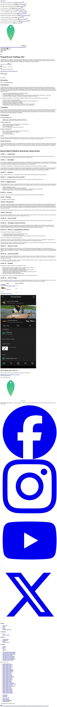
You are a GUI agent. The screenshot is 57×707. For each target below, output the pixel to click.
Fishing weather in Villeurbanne (8, 682)
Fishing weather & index (7, 629)
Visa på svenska (16, 22)
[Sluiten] (29, 15)
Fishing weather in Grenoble (8, 678)
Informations (2, 71)
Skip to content (3, 0)
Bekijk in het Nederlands (23, 15)
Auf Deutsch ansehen (20, 4)
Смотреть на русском (23, 21)
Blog (20, 47)
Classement (12, 71)
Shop (22, 47)
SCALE (4, 641)
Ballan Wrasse (3, 293)
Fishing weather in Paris (7, 663)
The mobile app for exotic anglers (8, 656)
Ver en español (20, 6)
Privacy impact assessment (7, 700)
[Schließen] (25, 4)
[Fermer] (23, 2)
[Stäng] (21, 23)
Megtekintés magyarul (16, 8)
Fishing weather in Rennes (7, 673)
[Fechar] (26, 19)
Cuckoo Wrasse (9, 293)
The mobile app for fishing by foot (9, 658)
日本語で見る (21, 11)
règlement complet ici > (9, 82)
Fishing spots (2, 47)
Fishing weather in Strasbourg (8, 670)
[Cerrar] (24, 6)
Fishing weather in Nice (7, 667)
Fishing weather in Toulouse (8, 666)
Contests (10, 47)
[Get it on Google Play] (15, 374)
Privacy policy (5, 698)
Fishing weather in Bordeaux (8, 671)
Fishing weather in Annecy (7, 690)
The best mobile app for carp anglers (9, 653)
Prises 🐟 (15, 71)
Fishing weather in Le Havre (8, 675)
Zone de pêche (7, 71)
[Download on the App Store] (5, 374)
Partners (4, 647)
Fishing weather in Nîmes (7, 681)
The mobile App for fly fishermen (8, 657)
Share (10, 64)
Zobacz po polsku (18, 17)
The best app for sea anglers (7, 655)
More (24, 47)
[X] (30, 621)
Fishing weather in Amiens (7, 688)
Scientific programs (15, 47)
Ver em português (21, 19)
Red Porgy (8, 289)
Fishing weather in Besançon (8, 692)
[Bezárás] (22, 8)
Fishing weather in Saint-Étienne (8, 676)
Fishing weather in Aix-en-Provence (9, 685)
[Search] (1, 49)
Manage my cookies (6, 701)
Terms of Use (5, 694)
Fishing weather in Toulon (7, 677)
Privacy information (6, 699)
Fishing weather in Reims (7, 674)
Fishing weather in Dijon (7, 679)
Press (4, 648)
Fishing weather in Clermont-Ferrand (9, 683)
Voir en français (18, 2)
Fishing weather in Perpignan (8, 691)
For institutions (5, 640)
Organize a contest (6, 642)
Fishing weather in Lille (7, 672)
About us (4, 646)
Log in (2, 50)
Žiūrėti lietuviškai (20, 13)
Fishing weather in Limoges (7, 689)
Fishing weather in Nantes (7, 668)
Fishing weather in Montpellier (8, 669)
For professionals (6, 639)
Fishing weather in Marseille (8, 664)
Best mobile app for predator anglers (9, 652)
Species (8, 47)
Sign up (5, 50)
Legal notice (5, 696)
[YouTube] (30, 567)
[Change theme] (4, 49)
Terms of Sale (5, 695)
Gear (6, 47)
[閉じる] (26, 11)
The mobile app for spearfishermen (9, 659)
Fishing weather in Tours (7, 687)
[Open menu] (1, 52)
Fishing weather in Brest (7, 686)
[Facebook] (30, 458)
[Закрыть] (29, 21)
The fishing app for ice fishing (8, 660)
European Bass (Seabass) (10, 285)
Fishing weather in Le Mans (8, 684)
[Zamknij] (23, 17)
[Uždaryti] (25, 13)
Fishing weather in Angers (7, 680)
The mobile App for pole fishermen (9, 654)
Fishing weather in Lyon (7, 665)
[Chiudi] (24, 10)
